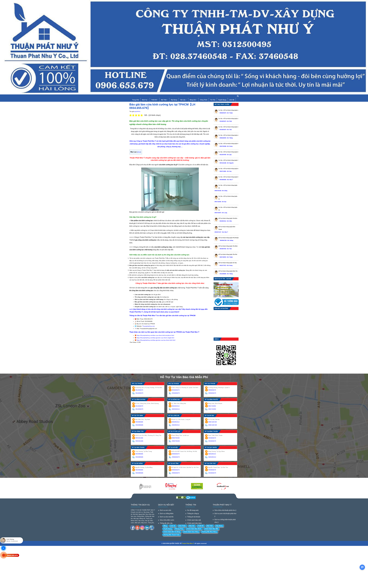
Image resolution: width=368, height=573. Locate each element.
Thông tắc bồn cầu (166, 523)
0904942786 (223, 240)
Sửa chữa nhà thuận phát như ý (225, 510)
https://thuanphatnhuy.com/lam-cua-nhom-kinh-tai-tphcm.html (155, 335)
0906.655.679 (12, 555)
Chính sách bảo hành (194, 523)
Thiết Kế (154, 100)
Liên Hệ (231, 100)
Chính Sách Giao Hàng (191, 531)
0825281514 (175, 406)
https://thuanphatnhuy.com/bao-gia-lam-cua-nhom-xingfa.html (155, 338)
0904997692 (223, 248)
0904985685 (223, 179)
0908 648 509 (212, 422)
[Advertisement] (170, 356)
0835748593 (223, 257)
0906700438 (218, 190)
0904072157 (218, 232)
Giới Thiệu (182, 526)
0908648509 (223, 138)
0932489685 (223, 273)
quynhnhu (137, 111)
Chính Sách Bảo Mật (211, 528)
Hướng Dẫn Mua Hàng (209, 531)
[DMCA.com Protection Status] (181, 497)
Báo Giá (191, 526)
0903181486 (223, 163)
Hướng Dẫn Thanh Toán (172, 534)
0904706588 (223, 146)
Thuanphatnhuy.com (148, 326)
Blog (165, 526)
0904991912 (223, 221)
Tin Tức (212, 100)
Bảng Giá (193, 100)
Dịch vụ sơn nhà (165, 510)
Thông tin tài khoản (193, 517)
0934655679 (223, 121)
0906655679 (223, 113)
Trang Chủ (135, 100)
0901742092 (218, 201)
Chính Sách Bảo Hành (194, 528)
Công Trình (203, 100)
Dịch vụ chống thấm (166, 513)
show (139, 152)
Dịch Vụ (144, 100)
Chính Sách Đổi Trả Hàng (172, 531)
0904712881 (223, 171)
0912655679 (139, 390)
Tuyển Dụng (222, 100)
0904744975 (218, 212)
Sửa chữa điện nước (167, 520)
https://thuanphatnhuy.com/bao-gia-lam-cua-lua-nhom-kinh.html (156, 340)
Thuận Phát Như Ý (188, 543)
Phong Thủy (179, 528)
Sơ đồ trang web (192, 510)
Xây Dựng (174, 100)
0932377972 (223, 265)
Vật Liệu (183, 100)
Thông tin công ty (193, 513)
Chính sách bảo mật (194, 520)
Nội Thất (164, 100)
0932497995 (223, 154)
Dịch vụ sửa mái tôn (166, 517)
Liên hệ (172, 526)
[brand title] (145, 486)
